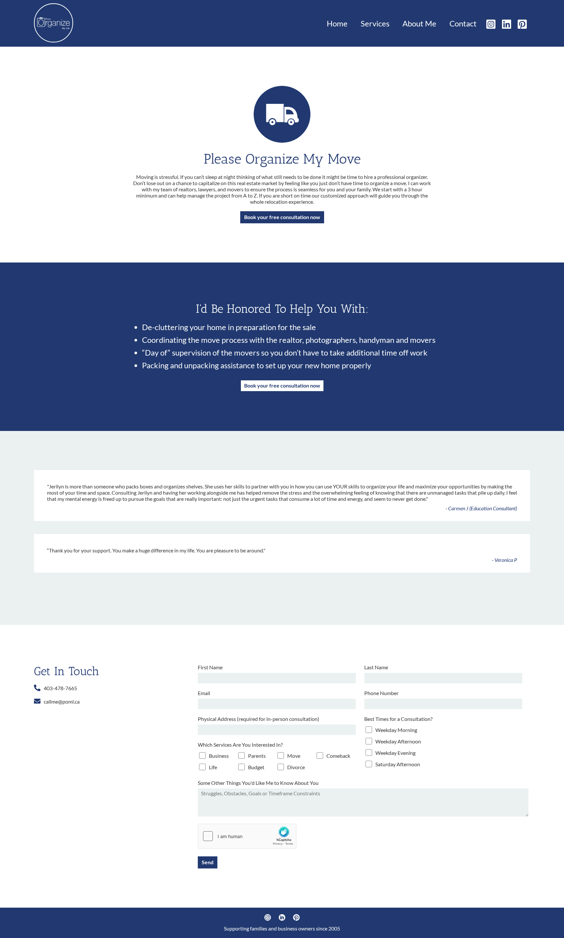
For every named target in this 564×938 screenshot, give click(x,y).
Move (293, 756)
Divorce (296, 767)
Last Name (376, 667)
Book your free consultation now (282, 217)
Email (204, 693)
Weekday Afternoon (398, 741)
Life (213, 767)
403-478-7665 (60, 688)
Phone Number (381, 693)
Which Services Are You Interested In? (240, 744)
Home (337, 23)
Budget (256, 767)
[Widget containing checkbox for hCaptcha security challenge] (247, 836)
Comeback (338, 756)
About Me (419, 23)
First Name (210, 667)
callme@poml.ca (62, 701)
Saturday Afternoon (397, 764)
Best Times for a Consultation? (398, 719)
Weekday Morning (396, 730)
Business (219, 756)
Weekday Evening (395, 753)
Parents (257, 756)
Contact (463, 23)
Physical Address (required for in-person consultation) (258, 719)
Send (207, 862)
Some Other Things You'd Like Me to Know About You (258, 783)
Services (375, 23)
